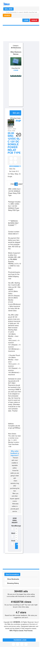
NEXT (20, 184)
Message (16, 526)
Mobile (11, 533)
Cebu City (12, 169)
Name (11, 526)
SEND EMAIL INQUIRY (15, 520)
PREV (10, 184)
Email (11, 541)
